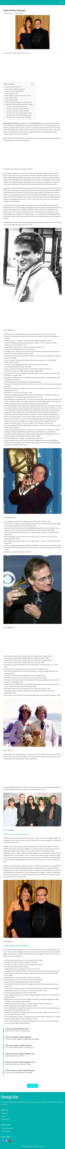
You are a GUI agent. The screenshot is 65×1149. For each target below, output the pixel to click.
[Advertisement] (32, 68)
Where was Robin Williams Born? (15, 91)
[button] (62, 2)
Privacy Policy (6, 1131)
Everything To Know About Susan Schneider (16, 945)
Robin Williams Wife (11, 98)
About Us (5, 1114)
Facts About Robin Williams (13, 87)
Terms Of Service (7, 1128)
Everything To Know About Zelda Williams (15, 834)
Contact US (5, 1119)
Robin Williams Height (12, 100)
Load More (32, 1086)
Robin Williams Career (12, 93)
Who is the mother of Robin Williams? (18, 111)
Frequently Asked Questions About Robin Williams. (19, 104)
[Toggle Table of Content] (31, 84)
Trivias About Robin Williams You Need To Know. (19, 102)
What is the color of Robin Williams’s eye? (20, 113)
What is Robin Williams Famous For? (15, 89)
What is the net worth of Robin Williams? (19, 117)
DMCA (4, 1116)
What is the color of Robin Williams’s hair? (20, 115)
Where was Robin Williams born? (17, 106)
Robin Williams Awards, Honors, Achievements (18, 95)
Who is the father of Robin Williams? (18, 108)
